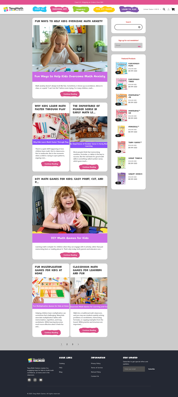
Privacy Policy (96, 363)
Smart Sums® (135, 174)
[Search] (139, 27)
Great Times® (135, 158)
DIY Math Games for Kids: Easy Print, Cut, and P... (69, 180)
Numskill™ (133, 127)
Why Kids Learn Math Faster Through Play (50, 107)
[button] (164, 9)
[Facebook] (29, 380)
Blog (60, 372)
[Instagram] (35, 380)
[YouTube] (41, 380)
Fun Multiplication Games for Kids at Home (48, 270)
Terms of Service (97, 368)
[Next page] (78, 344)
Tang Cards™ (135, 142)
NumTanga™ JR (134, 96)
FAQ (60, 368)
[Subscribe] (139, 46)
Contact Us (95, 376)
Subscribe (151, 369)
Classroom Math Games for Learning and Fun (87, 270)
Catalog (62, 363)
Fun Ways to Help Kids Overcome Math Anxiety (69, 21)
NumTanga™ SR (134, 112)
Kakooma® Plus (133, 65)
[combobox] (128, 27)
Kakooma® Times (133, 80)
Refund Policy (96, 372)
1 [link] (61, 344)
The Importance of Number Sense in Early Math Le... (86, 109)
